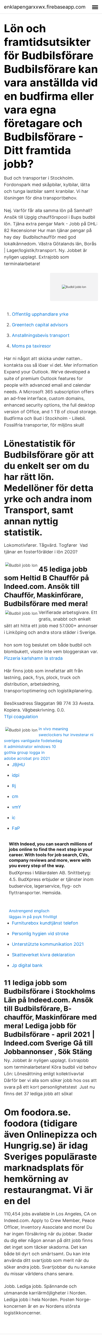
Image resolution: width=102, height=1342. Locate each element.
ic (13, 817)
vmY (16, 807)
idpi (15, 775)
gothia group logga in (24, 752)
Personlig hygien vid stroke (40, 933)
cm (15, 796)
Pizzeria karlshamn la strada (33, 658)
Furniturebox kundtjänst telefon (45, 923)
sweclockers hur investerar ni (66, 734)
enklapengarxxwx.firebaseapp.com (44, 6)
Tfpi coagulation (21, 716)
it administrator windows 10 (30, 746)
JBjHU (18, 764)
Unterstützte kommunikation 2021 (48, 944)
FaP (16, 828)
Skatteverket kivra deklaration (43, 954)
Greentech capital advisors (40, 324)
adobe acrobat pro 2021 (27, 758)
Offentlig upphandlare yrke (40, 314)
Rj (14, 785)
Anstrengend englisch (29, 910)
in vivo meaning (53, 728)
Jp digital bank (27, 965)
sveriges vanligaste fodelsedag (33, 740)
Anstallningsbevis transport (41, 335)
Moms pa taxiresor (31, 345)
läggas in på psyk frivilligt (33, 916)
